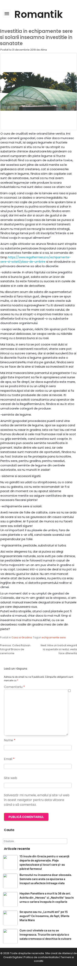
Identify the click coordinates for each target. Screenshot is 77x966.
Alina (43, 50)
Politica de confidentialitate (41, 957)
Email (9, 759)
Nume (9, 740)
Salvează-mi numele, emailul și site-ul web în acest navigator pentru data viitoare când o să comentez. (36, 800)
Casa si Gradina (21, 637)
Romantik (38, 14)
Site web (10, 778)
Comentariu (14, 687)
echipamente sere (54, 637)
